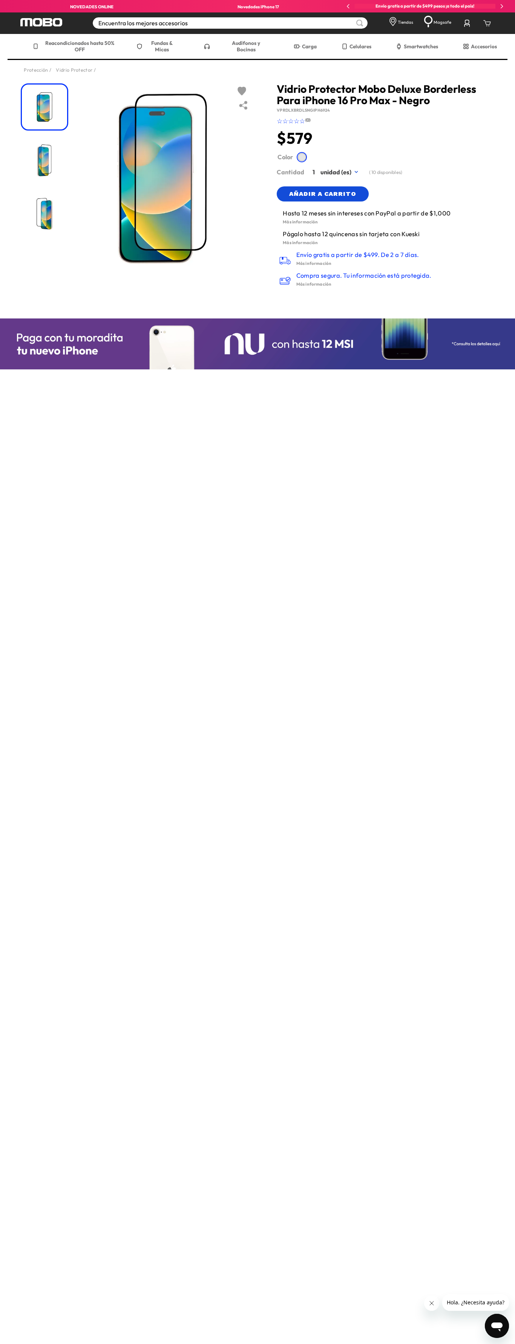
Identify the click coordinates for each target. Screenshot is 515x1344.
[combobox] (230, 23)
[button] (302, 157)
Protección (36, 70)
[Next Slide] (501, 6)
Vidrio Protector (74, 70)
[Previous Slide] (348, 6)
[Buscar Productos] (359, 23)
